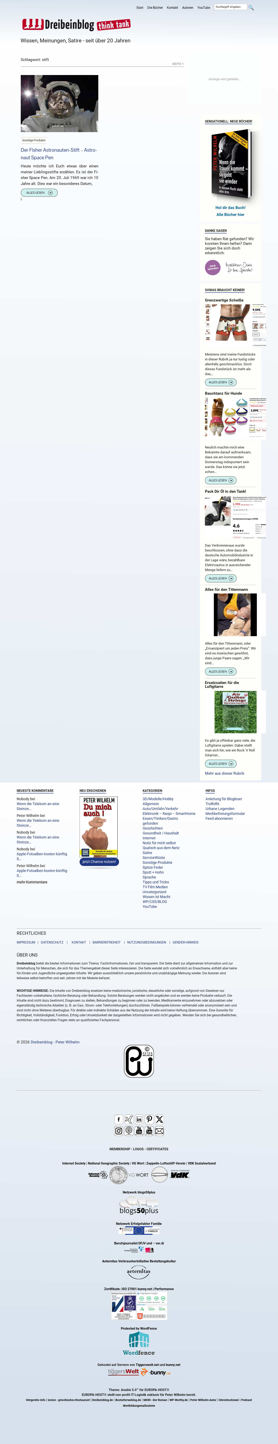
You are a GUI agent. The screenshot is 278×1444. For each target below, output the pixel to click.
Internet (149, 838)
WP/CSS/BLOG (155, 902)
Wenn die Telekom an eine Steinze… (38, 806)
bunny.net (173, 1365)
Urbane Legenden (220, 809)
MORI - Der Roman (155, 1400)
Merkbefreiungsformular (225, 814)
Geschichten (153, 828)
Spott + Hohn (153, 872)
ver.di (160, 1243)
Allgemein (151, 804)
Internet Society (73, 1163)
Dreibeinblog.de (102, 1400)
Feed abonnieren (219, 818)
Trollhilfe (212, 804)
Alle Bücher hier (230, 214)
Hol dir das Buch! (230, 207)
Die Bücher (155, 8)
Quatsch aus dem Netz (161, 848)
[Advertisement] (224, 79)
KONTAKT (78, 942)
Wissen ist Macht (156, 897)
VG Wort (138, 1163)
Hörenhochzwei (229, 1400)
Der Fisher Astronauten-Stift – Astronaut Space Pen (59, 154)
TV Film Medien (155, 887)
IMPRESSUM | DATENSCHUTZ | (43, 942)
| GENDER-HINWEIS (183, 942)
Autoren (187, 8)
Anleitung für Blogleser (224, 799)
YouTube (203, 8)
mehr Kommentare (32, 882)
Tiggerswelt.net (147, 1365)
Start (139, 8)
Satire (147, 853)
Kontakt (172, 8)
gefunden (150, 823)
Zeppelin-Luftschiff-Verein (165, 1163)
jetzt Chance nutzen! (99, 862)
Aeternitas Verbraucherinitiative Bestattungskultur (139, 1261)
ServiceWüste (154, 858)
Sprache (149, 877)
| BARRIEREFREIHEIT (104, 942)
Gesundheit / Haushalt (161, 833)
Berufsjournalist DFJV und (133, 1243)
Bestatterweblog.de (128, 1400)
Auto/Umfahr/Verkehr (160, 809)
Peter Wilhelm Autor (203, 1400)
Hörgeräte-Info (35, 1400)
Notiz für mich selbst (159, 843)
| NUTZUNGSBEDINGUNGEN (143, 942)
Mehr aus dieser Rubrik (224, 773)
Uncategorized (154, 892)
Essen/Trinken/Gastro (160, 818)
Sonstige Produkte (157, 863)
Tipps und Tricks (156, 882)
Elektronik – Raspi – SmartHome (169, 814)
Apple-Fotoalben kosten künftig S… (42, 856)
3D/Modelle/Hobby (158, 799)
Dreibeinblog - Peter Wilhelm (55, 1042)
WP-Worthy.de (179, 1400)
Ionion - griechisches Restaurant (69, 1400)
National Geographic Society (108, 1163)
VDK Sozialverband (202, 1163)
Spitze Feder (153, 867)
